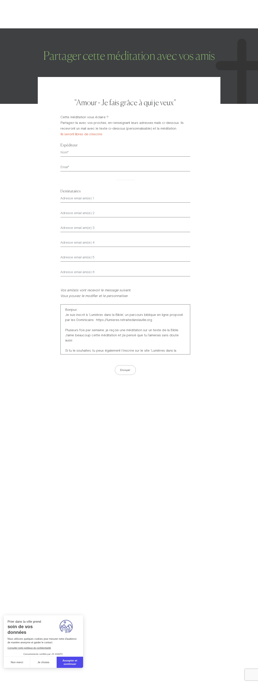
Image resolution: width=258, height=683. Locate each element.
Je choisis (43, 662)
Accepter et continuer (70, 662)
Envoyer (125, 369)
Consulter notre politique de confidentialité (29, 648)
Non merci (17, 662)
